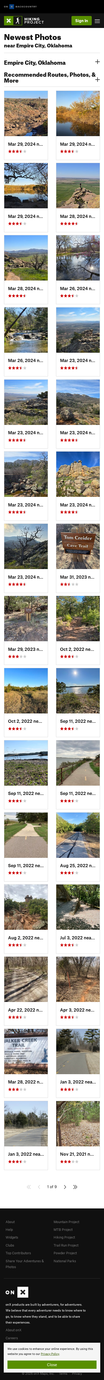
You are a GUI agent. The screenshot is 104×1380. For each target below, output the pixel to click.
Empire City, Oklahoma (35, 62)
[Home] (26, 20)
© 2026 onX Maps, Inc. (38, 1373)
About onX (14, 1330)
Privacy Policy (50, 1354)
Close (52, 1364)
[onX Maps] (17, 1296)
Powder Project (65, 1253)
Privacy (77, 1373)
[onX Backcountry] (20, 7)
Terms (63, 1373)
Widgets (12, 1237)
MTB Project (63, 1229)
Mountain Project (66, 1222)
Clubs (10, 1245)
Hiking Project (64, 1237)
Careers (12, 1338)
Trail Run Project (66, 1245)
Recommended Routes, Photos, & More (50, 77)
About (10, 1222)
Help (9, 1229)
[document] (52, 1357)
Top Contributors (18, 1253)
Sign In (81, 20)
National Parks (65, 1261)
